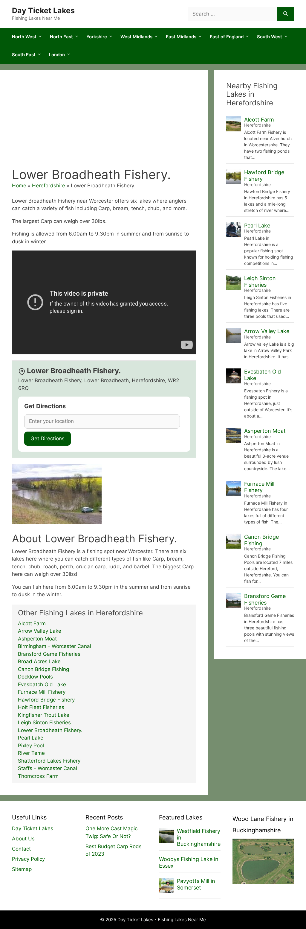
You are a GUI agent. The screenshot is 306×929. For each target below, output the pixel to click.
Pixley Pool (31, 746)
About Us (23, 839)
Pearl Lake (30, 738)
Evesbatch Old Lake (42, 684)
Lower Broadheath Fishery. (50, 730)
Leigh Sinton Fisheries (44, 722)
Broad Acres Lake (39, 661)
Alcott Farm (32, 623)
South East (24, 54)
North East (61, 37)
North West (24, 37)
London (57, 54)
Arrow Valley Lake (39, 631)
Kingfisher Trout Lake (43, 715)
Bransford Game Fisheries (49, 654)
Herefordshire (48, 186)
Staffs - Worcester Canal (47, 768)
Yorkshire (96, 37)
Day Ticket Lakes (43, 10)
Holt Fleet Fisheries (41, 707)
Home (19, 186)
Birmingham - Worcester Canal (54, 646)
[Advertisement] (104, 122)
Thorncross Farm (38, 776)
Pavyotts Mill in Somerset (196, 884)
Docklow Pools (35, 677)
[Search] (285, 14)
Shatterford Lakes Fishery (49, 761)
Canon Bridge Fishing (43, 669)
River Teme (31, 753)
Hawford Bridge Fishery (46, 700)
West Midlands (136, 37)
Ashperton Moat (37, 639)
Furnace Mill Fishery (41, 692)
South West (269, 37)
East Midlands (181, 37)
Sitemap (22, 869)
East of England (227, 37)
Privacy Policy (28, 859)
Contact (21, 849)
